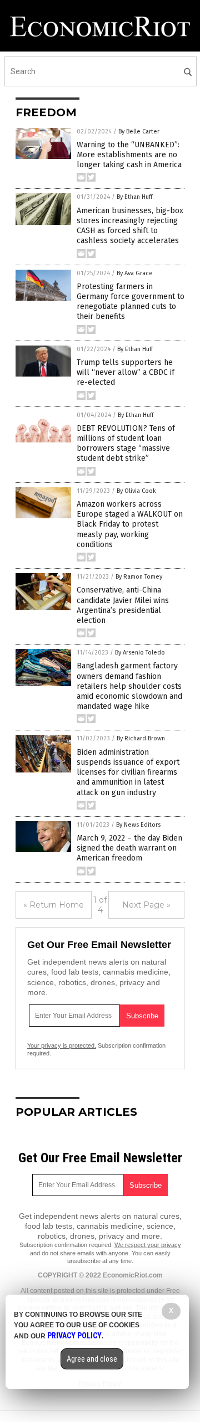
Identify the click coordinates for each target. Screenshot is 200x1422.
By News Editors (138, 824)
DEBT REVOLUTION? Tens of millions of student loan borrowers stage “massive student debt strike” (126, 443)
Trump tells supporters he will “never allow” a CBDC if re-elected (125, 372)
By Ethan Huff (134, 196)
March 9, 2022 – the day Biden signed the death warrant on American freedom (129, 848)
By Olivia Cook (136, 490)
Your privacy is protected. (61, 1045)
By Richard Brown (141, 738)
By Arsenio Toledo (140, 652)
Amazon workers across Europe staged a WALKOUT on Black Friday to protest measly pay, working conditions (130, 524)
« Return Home (53, 905)
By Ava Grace (135, 273)
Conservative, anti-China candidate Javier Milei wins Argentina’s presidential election (123, 605)
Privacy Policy (74, 1335)
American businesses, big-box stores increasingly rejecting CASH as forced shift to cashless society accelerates (130, 226)
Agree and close (92, 1358)
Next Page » (146, 905)
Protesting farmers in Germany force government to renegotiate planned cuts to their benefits (130, 302)
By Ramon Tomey (139, 576)
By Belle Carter (138, 131)
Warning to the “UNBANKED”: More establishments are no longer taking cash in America (129, 154)
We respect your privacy (147, 1244)
